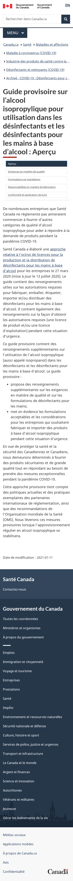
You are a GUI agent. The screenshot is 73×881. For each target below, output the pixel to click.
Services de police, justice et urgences (30, 744)
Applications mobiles (18, 844)
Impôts (8, 708)
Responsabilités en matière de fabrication (32, 187)
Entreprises (11, 680)
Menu (17, 32)
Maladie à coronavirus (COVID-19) (31, 53)
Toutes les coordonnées (20, 619)
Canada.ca (10, 44)
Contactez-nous (14, 589)
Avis (6, 862)
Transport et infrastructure (23, 753)
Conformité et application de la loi (27, 195)
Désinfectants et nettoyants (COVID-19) (35, 70)
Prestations (11, 689)
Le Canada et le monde (19, 763)
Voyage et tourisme (17, 671)
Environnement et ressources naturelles (32, 717)
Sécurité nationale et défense (24, 726)
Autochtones (12, 790)
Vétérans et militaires (18, 799)
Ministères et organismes (21, 628)
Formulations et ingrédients (24, 179)
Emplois (9, 652)
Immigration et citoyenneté (23, 662)
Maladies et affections (52, 44)
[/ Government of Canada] (27, 6)
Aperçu (12, 163)
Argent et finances (16, 772)
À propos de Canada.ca (20, 853)
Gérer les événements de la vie (25, 818)
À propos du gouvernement (23, 637)
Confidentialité (14, 871)
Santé (27, 44)
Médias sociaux (14, 835)
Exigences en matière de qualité (26, 171)
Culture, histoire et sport (21, 735)
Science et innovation (18, 781)
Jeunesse (9, 809)
